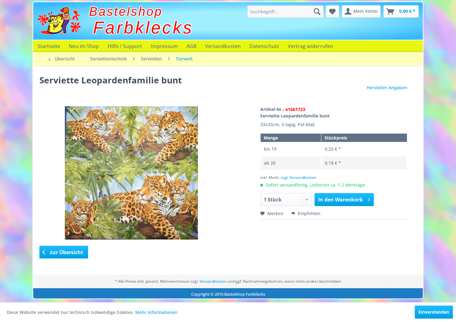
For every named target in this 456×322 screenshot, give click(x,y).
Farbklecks (143, 27)
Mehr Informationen (156, 312)
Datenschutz (264, 46)
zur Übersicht (66, 252)
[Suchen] (317, 11)
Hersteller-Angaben (387, 87)
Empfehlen (308, 213)
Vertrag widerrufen (310, 46)
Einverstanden (433, 312)
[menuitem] (285, 11)
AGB (191, 46)
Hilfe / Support (125, 46)
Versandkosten (223, 46)
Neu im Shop (84, 46)
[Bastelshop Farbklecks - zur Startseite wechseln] (59, 20)
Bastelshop (126, 11)
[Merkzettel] (332, 11)
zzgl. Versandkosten (298, 177)
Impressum (164, 46)
